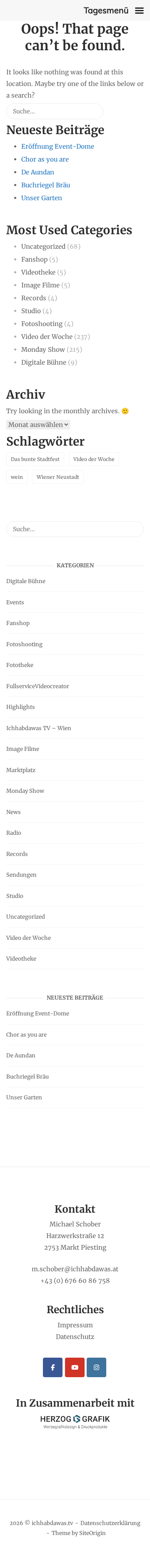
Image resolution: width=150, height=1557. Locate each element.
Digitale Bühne (43, 362)
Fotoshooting (41, 324)
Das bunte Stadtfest (35, 459)
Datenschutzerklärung (110, 1523)
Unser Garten (41, 198)
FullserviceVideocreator (37, 686)
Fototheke (19, 665)
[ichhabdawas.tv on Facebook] (52, 1367)
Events (15, 602)
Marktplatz (20, 770)
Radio (13, 832)
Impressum (75, 1325)
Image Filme (40, 285)
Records (33, 298)
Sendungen (21, 874)
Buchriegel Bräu (45, 185)
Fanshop (34, 259)
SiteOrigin (92, 1533)
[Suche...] (84, 114)
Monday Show (43, 349)
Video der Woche (46, 337)
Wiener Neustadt (58, 477)
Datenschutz (75, 1337)
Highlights (20, 707)
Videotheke (38, 272)
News (13, 812)
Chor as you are (45, 159)
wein (17, 477)
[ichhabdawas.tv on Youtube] (75, 1367)
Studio (31, 311)
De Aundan (37, 172)
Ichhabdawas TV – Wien (38, 728)
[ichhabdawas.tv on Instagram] (96, 1367)
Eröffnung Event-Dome (57, 146)
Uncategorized (43, 246)
